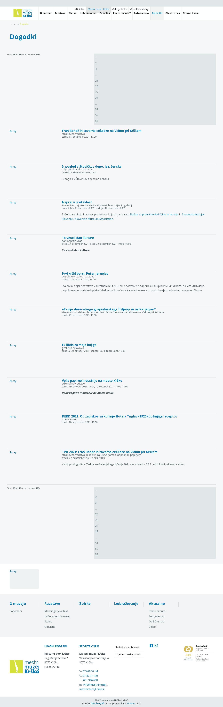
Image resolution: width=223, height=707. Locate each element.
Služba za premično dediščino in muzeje (154, 214)
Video (152, 626)
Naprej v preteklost (77, 202)
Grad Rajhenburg (139, 9)
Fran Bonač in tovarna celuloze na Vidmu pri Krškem (102, 130)
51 (96, 109)
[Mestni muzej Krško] (22, 13)
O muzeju (18, 603)
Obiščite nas (156, 621)
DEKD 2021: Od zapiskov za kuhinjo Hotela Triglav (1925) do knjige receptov (119, 416)
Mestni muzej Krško (98, 9)
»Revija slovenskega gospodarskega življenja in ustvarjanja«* (109, 309)
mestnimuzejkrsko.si (91, 689)
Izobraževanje (126, 603)
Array (13, 131)
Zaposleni (16, 611)
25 (96, 80)
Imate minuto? (158, 611)
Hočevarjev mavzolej (57, 616)
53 (96, 121)
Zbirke (85, 603)
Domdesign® (97, 703)
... (96, 75)
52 (96, 115)
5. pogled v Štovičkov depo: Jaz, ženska (91, 166)
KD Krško (80, 9)
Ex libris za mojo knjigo (79, 345)
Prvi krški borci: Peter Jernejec (85, 273)
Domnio (131, 703)
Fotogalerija (156, 616)
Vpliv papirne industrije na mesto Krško (92, 380)
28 (96, 98)
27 (96, 92)
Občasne (49, 626)
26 (96, 86)
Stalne (48, 621)
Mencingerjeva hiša (56, 611)
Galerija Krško (119, 9)
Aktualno (157, 603)
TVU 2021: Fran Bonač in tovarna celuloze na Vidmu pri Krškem (110, 452)
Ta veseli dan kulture (78, 238)
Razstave (52, 603)
